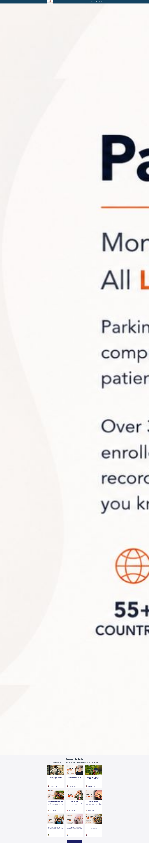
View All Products (74, 841)
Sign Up (100, 1)
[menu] (96, 1)
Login (97, 1)
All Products (93, 1)
